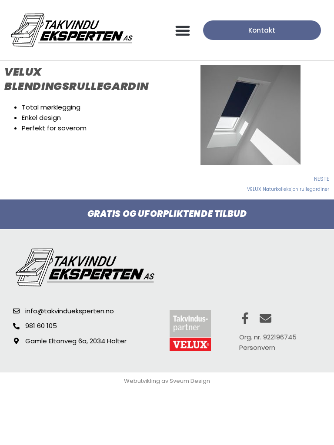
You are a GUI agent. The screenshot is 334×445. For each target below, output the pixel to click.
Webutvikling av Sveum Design (167, 381)
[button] (182, 30)
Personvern (257, 347)
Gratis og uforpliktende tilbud (167, 214)
